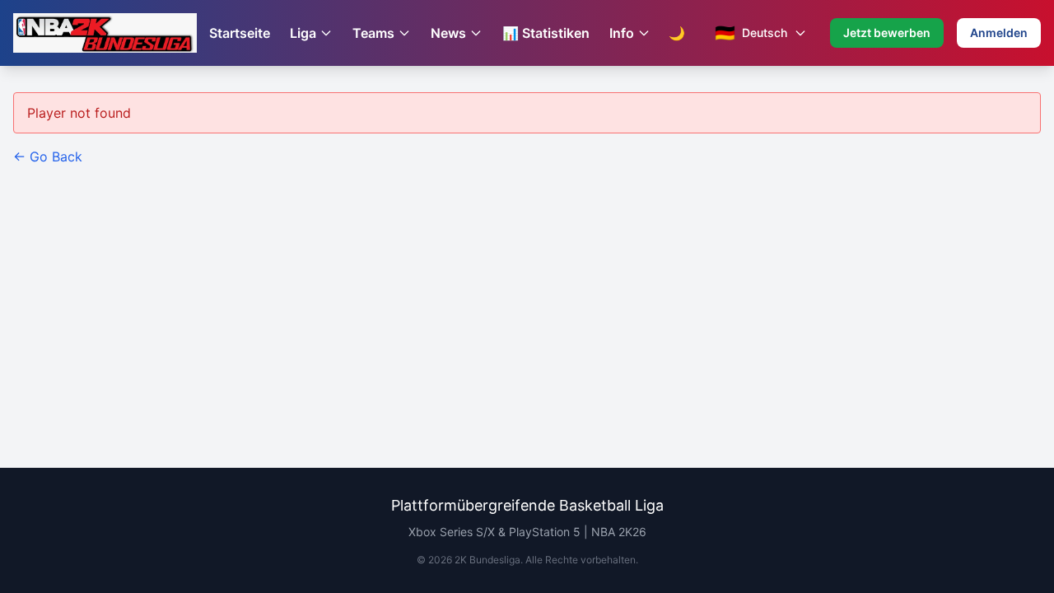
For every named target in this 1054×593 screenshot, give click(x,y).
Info (621, 33)
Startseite (239, 33)
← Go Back (47, 156)
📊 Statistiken (546, 33)
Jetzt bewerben (886, 33)
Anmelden (999, 33)
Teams (373, 33)
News (448, 33)
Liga (303, 33)
